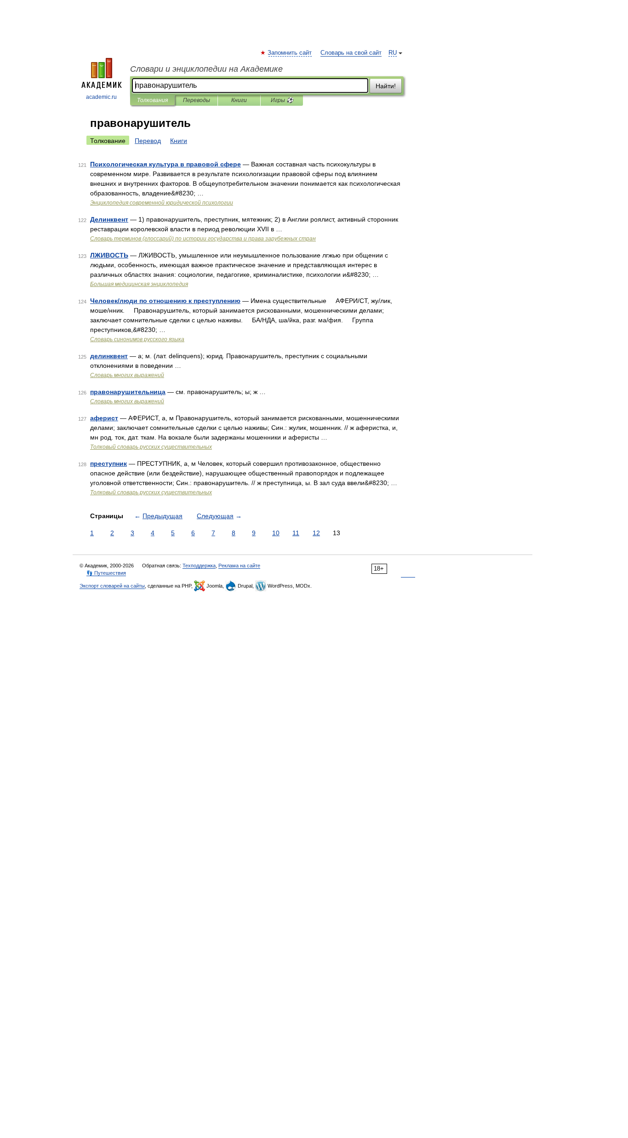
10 (276, 533)
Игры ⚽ (282, 100)
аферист (104, 418)
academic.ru (101, 97)
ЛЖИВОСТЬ (109, 255)
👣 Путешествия (106, 573)
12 (316, 533)
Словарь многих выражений (127, 375)
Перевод (148, 140)
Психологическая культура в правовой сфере (165, 164)
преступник (108, 463)
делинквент (109, 356)
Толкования (152, 100)
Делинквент (109, 219)
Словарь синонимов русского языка (137, 339)
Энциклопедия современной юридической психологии (161, 203)
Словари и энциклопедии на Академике (206, 69)
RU (392, 53)
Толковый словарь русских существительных (151, 447)
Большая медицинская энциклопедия (139, 284)
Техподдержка (199, 565)
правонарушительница (128, 391)
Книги (239, 100)
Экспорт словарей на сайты (112, 586)
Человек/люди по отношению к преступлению (165, 300)
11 (295, 533)
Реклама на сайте (239, 565)
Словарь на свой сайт (351, 53)
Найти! (386, 86)
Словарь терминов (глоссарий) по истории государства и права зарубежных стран (203, 238)
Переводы (196, 100)
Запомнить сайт (290, 53)
